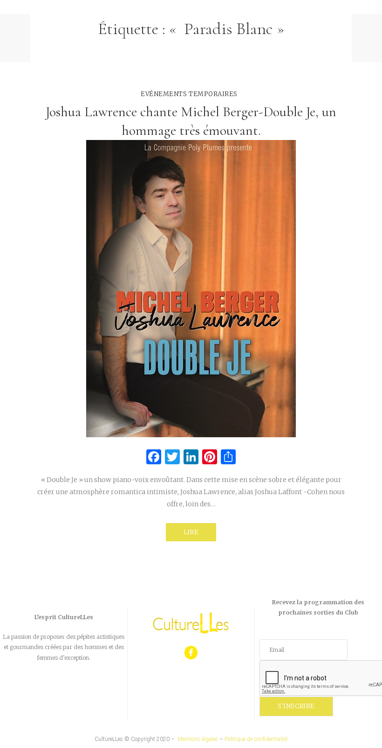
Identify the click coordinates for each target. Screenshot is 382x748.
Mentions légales (197, 739)
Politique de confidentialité (256, 739)
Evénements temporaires (189, 94)
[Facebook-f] (191, 652)
